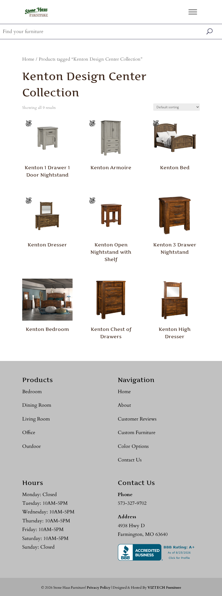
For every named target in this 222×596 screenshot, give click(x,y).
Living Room (36, 419)
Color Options (133, 446)
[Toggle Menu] (192, 11)
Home (28, 59)
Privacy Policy (98, 587)
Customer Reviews (137, 419)
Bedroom (32, 391)
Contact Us (130, 460)
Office (28, 432)
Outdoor (31, 446)
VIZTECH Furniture (164, 587)
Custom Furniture (136, 432)
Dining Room (36, 405)
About (124, 405)
